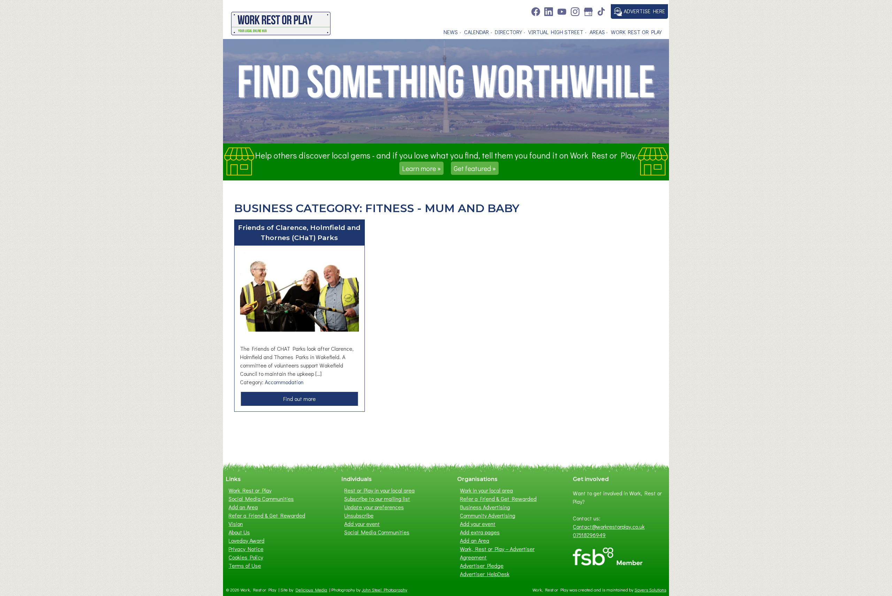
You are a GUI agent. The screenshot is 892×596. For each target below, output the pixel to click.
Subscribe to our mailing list (377, 498)
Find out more (301, 400)
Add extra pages (480, 532)
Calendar (476, 32)
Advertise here (643, 11)
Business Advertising (485, 507)
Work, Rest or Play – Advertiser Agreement (497, 553)
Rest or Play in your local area (379, 490)
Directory (508, 32)
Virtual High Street (555, 32)
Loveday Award (246, 540)
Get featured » (475, 168)
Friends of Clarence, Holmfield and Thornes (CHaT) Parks (299, 232)
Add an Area (243, 507)
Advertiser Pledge (481, 565)
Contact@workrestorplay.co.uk (609, 526)
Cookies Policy (246, 557)
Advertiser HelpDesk (484, 574)
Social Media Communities (261, 498)
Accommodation (284, 382)
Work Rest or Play (636, 32)
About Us (239, 532)
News (451, 32)
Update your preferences (374, 507)
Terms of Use (245, 565)
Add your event (362, 523)
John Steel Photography (384, 590)
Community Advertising (487, 515)
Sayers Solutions (650, 590)
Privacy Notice (246, 548)
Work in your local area (486, 490)
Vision (236, 523)
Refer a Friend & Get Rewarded (267, 515)
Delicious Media (311, 590)
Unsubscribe (359, 515)
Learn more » (421, 168)
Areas (597, 32)
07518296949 (589, 535)
